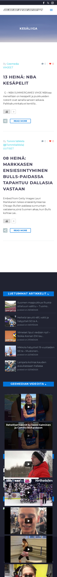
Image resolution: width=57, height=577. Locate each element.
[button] (5, 121)
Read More (20, 121)
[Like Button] (6, 111)
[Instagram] (52, 3)
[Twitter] (48, 3)
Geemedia (13, 63)
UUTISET (8, 148)
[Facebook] (44, 3)
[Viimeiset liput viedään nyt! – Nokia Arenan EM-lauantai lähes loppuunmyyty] (10, 336)
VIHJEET (8, 67)
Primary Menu (51, 10)
